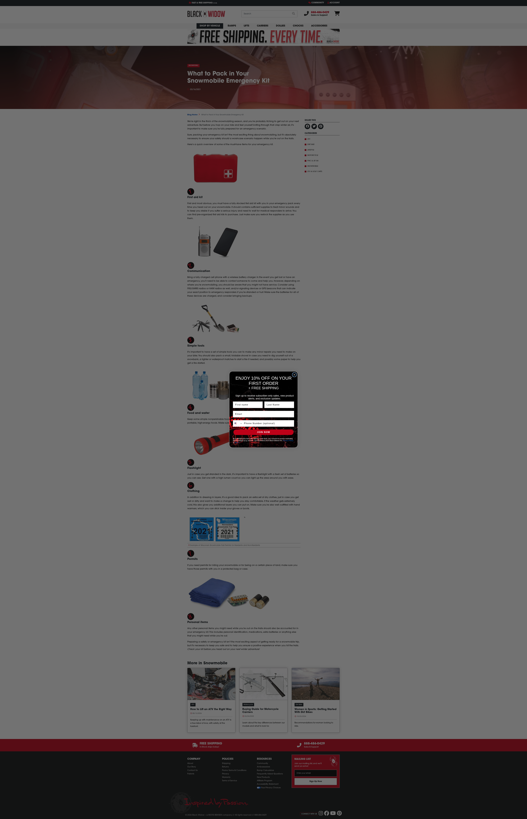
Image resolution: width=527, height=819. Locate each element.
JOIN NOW (263, 432)
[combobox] (238, 423)
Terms (236, 442)
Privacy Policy (288, 441)
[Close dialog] (294, 375)
